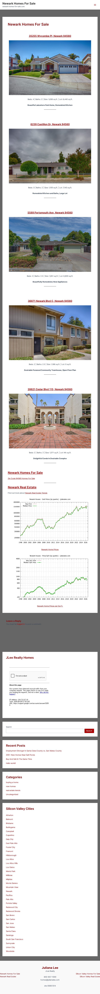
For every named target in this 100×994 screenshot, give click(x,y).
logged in (21, 624)
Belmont (9, 819)
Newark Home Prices (50, 549)
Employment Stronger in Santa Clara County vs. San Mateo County (34, 751)
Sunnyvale (10, 943)
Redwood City (12, 907)
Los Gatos (10, 867)
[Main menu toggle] (95, 4)
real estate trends (13, 790)
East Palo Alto (11, 843)
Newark (9, 891)
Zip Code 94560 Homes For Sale (21, 478)
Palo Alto (9, 899)
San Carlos (10, 919)
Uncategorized (12, 794)
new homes (11, 786)
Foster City (10, 847)
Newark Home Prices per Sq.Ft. (50, 606)
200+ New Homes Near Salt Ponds (20, 755)
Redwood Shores (13, 911)
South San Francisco (14, 939)
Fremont (9, 851)
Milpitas (9, 879)
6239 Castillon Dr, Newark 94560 (50, 124)
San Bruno (10, 915)
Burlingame (10, 827)
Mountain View (12, 887)
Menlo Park (10, 871)
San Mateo (10, 927)
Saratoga (9, 935)
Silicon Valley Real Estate (90, 976)
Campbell (10, 831)
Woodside (10, 951)
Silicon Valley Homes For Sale (88, 974)
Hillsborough (11, 855)
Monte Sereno (12, 883)
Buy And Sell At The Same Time (19, 759)
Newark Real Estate (22, 487)
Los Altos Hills (12, 863)
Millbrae (9, 875)
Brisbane (9, 823)
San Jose (10, 923)
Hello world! (11, 763)
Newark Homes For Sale (18, 3)
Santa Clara (10, 931)
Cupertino (10, 835)
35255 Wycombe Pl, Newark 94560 (50, 35)
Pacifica (9, 895)
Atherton (9, 815)
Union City (10, 947)
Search (9, 727)
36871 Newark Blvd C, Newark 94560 (50, 300)
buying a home (12, 782)
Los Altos (10, 859)
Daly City (9, 839)
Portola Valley (11, 903)
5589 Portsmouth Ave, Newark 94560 (50, 212)
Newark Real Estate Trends (36, 493)
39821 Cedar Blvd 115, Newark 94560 (50, 389)
